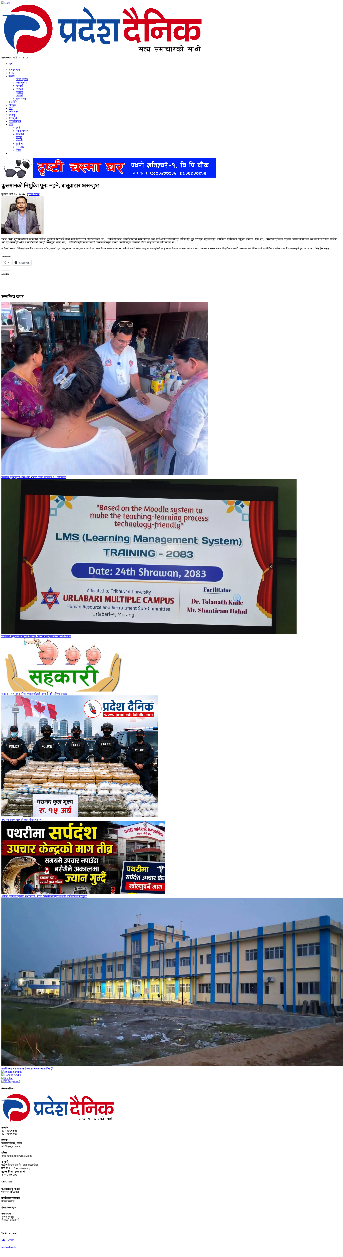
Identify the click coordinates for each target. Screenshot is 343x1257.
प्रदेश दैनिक (33, 194)
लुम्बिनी (19, 92)
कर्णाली (19, 95)
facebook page (8, 1247)
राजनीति (13, 101)
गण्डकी (19, 88)
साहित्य (19, 143)
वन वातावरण (22, 130)
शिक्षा (18, 150)
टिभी (11, 63)
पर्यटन (12, 114)
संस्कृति (20, 140)
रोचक (19, 137)
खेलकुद (12, 105)
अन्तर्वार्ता (13, 117)
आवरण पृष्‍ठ (14, 69)
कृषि (18, 127)
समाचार (12, 72)
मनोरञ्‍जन (13, 111)
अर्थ (11, 108)
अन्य (11, 124)
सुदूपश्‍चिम (21, 98)
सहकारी (20, 134)
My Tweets (7, 1239)
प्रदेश (11, 76)
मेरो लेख (20, 146)
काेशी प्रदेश (22, 79)
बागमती (19, 85)
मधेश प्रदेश (21, 82)
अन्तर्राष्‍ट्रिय (15, 121)
